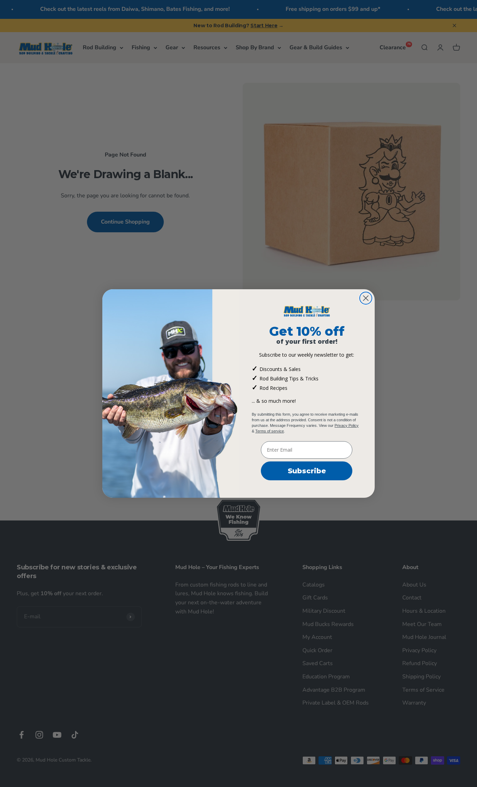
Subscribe (307, 471)
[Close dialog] (366, 298)
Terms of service (269, 431)
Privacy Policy (347, 425)
